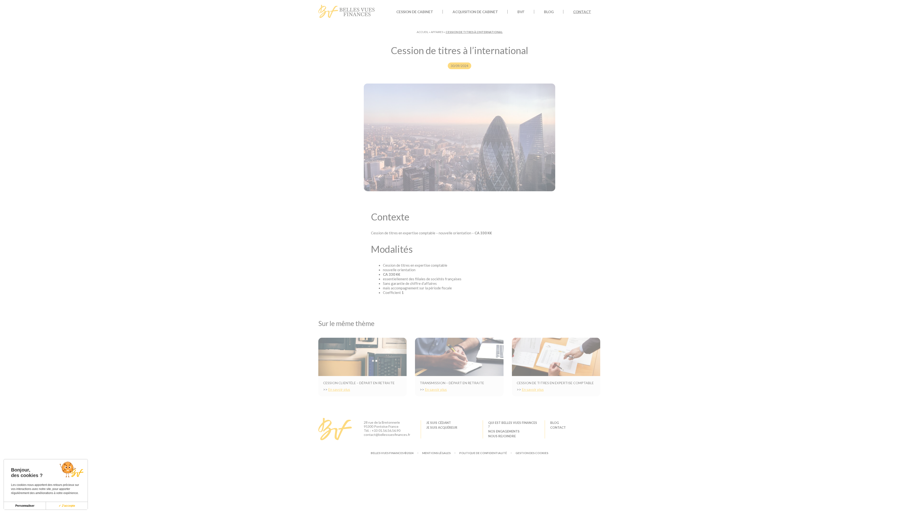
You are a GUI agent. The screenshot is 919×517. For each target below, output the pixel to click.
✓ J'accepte (67, 505)
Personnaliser (24, 505)
